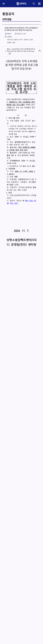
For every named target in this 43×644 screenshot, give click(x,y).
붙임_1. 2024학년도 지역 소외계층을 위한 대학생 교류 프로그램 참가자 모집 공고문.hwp (21, 50)
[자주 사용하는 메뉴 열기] (39, 3)
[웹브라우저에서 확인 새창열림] (10, 53)
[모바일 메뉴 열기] (3, 3)
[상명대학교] (21, 3)
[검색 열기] (34, 3)
